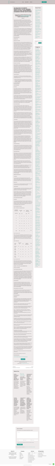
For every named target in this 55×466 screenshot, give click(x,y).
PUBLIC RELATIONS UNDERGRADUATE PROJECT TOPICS (37, 225)
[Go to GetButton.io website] (53, 465)
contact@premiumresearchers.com (25, 363)
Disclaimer (21, 458)
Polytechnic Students (40, 454)
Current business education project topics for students (38, 32)
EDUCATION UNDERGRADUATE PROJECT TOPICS (37, 126)
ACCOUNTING (37, 48)
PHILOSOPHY (37, 201)
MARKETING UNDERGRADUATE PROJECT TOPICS (37, 182)
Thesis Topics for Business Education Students (37, 37)
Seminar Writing (40, 453)
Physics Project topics (38, 202)
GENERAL (36, 147)
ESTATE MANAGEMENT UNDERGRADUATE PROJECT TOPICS (38, 142)
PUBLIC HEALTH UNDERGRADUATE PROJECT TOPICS (37, 223)
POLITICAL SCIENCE (37, 203)
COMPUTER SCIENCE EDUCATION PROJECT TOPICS (38, 107)
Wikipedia (36, 266)
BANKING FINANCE (37, 70)
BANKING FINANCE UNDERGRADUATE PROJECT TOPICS (37, 72)
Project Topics (21, 455)
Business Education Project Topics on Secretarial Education (37, 20)
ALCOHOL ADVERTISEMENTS (25, 15)
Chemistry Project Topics (38, 96)
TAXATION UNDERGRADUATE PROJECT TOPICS (37, 240)
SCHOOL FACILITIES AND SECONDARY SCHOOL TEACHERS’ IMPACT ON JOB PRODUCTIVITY (16, 377)
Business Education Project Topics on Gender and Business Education (38, 29)
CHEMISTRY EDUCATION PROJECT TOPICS (38, 94)
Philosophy (36, 200)
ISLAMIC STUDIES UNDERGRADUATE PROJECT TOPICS (37, 169)
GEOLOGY (36, 148)
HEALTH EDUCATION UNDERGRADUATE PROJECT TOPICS (38, 154)
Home (20, 452)
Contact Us (21, 454)
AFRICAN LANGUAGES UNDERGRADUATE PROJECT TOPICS (38, 54)
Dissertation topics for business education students (38, 34)
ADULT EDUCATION (37, 52)
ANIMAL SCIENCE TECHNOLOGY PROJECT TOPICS (38, 64)
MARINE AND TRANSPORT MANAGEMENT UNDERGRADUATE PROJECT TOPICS (37, 179)
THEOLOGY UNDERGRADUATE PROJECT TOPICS (37, 249)
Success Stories (37, 237)
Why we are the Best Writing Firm (42, 455)
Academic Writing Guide (41, 452)
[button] (44, 2)
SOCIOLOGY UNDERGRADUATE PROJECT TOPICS (37, 236)
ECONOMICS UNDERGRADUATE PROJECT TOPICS (37, 122)
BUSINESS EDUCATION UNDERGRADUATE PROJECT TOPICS (38, 89)
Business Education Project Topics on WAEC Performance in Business (38, 23)
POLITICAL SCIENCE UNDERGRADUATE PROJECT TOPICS (37, 205)
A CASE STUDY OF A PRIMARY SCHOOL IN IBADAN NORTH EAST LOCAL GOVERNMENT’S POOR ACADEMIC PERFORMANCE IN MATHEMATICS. (23, 402)
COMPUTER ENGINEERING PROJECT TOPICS (38, 102)
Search (36, 41)
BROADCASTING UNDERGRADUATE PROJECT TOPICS (37, 81)
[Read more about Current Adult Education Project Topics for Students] (23, 374)
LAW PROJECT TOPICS (38, 170)
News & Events (37, 192)
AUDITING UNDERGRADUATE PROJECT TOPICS (37, 69)
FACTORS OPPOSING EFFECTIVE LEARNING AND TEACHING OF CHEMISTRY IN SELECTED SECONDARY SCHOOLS (16, 402)
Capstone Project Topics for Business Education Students (38, 10)
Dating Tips (36, 115)
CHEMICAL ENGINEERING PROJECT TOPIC (38, 92)
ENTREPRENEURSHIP (38, 133)
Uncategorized (37, 258)
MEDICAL (36, 191)
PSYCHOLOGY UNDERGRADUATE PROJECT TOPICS (37, 212)
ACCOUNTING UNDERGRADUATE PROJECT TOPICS (37, 50)
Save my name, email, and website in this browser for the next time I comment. (26, 442)
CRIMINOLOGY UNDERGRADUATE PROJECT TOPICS (37, 114)
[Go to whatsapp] (53, 464)
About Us (21, 453)
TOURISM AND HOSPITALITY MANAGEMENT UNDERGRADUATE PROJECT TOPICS (37, 252)
